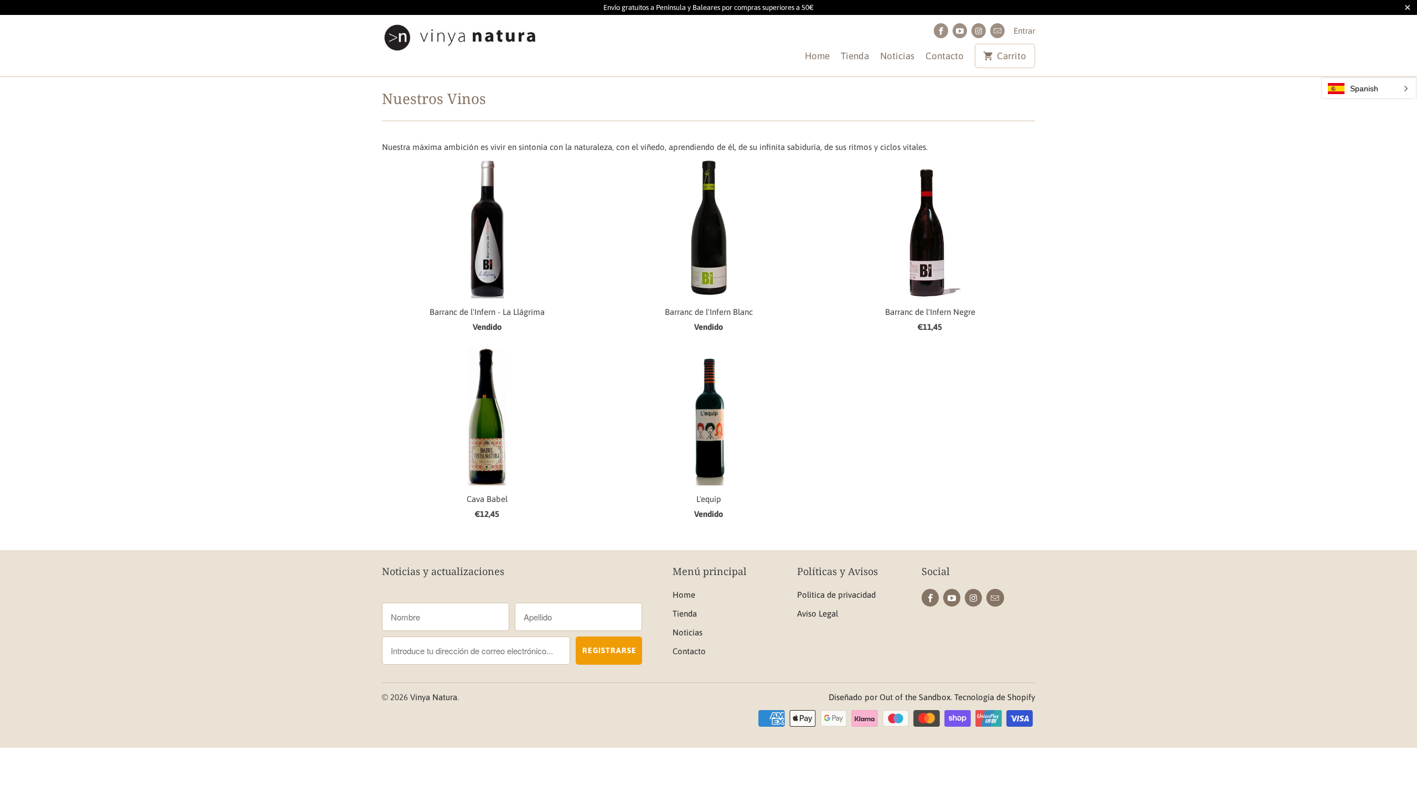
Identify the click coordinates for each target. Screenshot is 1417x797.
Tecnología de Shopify (994, 697)
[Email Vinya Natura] (997, 30)
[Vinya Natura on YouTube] (960, 30)
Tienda (855, 55)
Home (817, 55)
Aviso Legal (817, 613)
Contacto (944, 55)
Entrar (1024, 30)
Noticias (897, 55)
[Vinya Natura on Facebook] (941, 30)
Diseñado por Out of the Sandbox (889, 697)
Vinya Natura (433, 697)
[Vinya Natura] (459, 40)
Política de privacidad (836, 594)
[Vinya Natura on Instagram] (978, 30)
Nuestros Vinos (434, 98)
